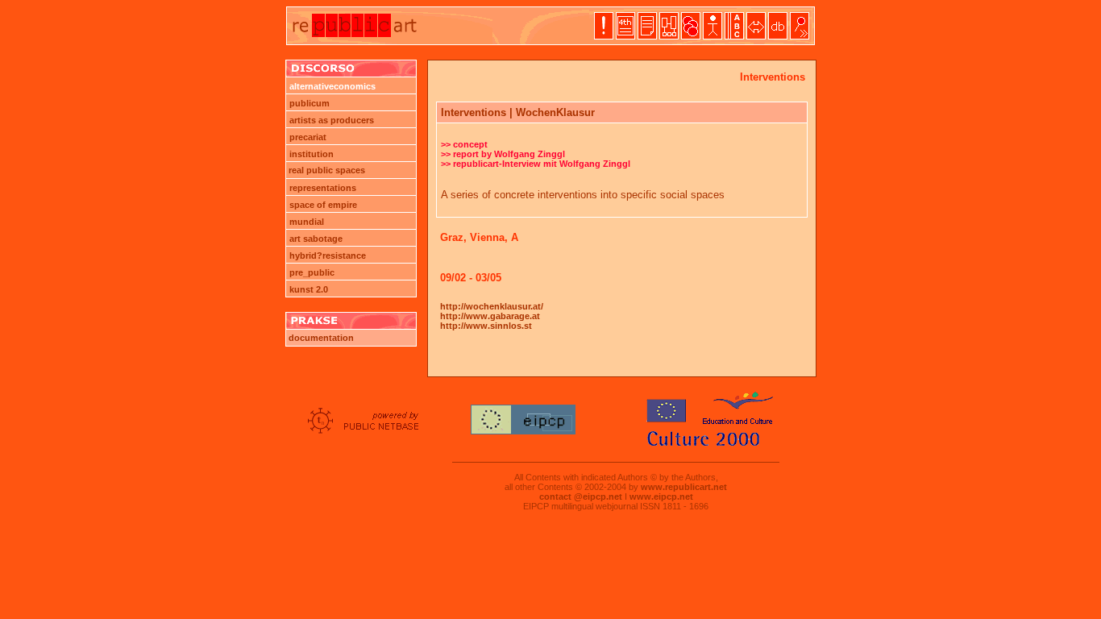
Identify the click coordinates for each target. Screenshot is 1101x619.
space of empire (323, 205)
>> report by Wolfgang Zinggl (503, 154)
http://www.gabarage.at (490, 316)
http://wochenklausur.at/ (491, 306)
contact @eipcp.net (580, 496)
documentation (320, 338)
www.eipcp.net (661, 496)
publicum (309, 103)
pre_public (311, 272)
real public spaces (325, 170)
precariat (307, 137)
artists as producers (331, 120)
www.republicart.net (684, 487)
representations (322, 188)
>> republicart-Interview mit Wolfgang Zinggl (535, 163)
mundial (306, 221)
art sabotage (316, 238)
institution (311, 154)
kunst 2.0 (308, 289)
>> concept (464, 144)
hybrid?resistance (327, 255)
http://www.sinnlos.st (486, 325)
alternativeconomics (332, 86)
